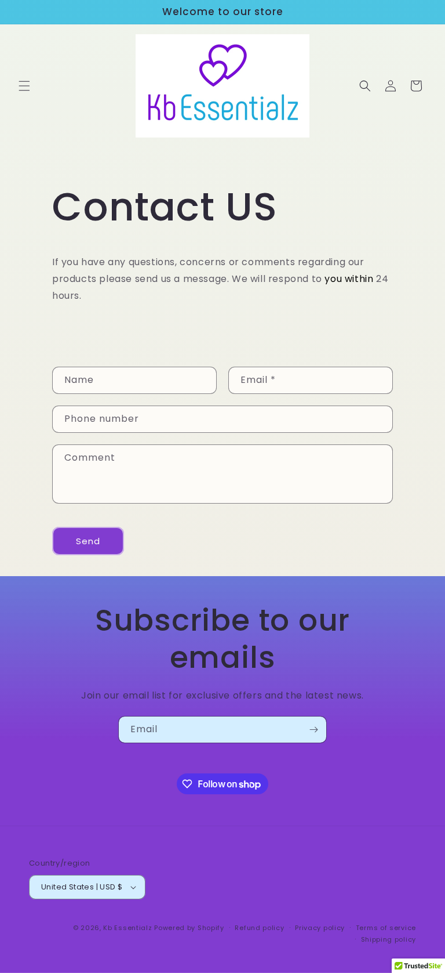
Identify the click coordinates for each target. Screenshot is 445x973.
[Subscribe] (313, 729)
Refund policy (259, 927)
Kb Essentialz (127, 927)
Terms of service (386, 927)
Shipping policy (389, 939)
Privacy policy (320, 927)
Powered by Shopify (189, 927)
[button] (24, 86)
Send (88, 541)
